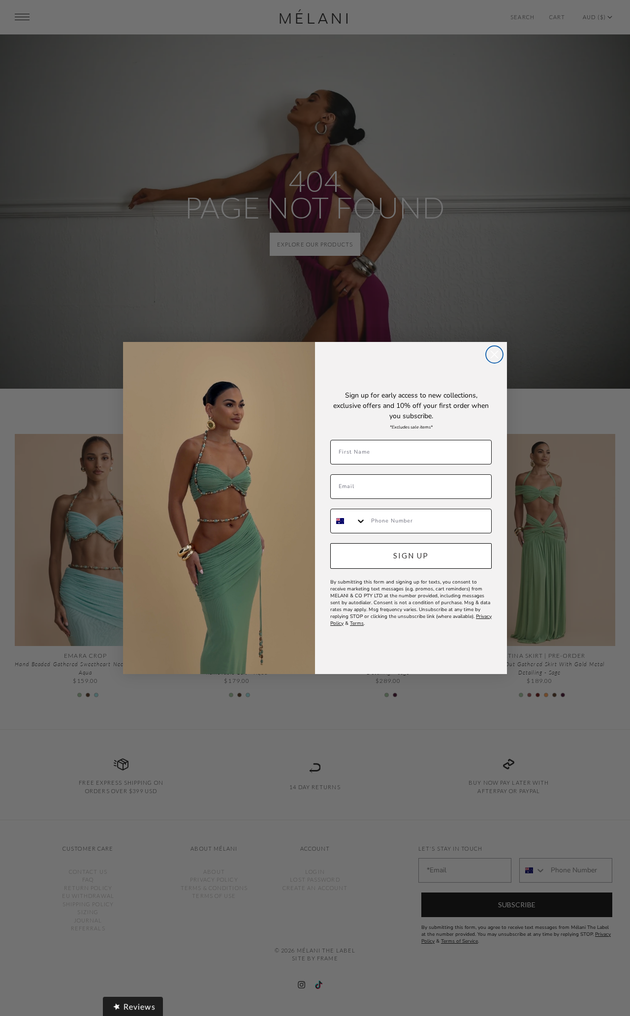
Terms (357, 623)
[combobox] (348, 521)
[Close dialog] (494, 354)
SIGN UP (411, 555)
